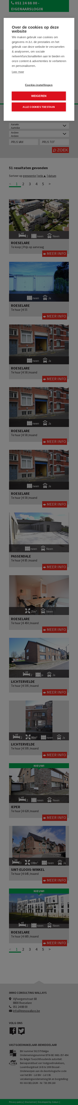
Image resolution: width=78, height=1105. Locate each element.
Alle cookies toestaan (39, 107)
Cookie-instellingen (39, 85)
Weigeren (39, 96)
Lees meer (18, 71)
